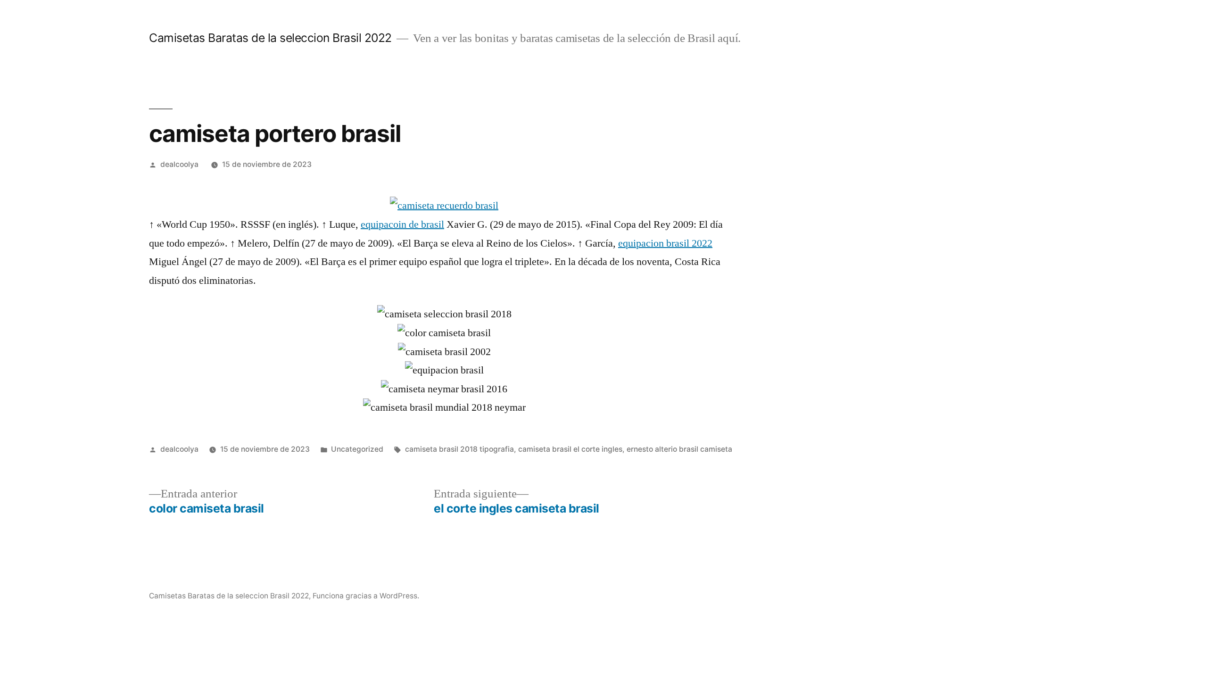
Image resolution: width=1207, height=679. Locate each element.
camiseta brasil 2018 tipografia (459, 449)
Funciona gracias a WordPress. (366, 595)
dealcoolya (179, 164)
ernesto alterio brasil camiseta (679, 449)
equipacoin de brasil (402, 224)
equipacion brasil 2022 (665, 243)
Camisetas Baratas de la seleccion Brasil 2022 (270, 38)
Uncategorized (357, 449)
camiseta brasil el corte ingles (570, 449)
